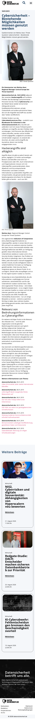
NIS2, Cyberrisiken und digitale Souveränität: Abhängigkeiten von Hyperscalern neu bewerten (17, 496)
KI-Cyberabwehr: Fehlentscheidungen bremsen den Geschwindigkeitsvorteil (17, 625)
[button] (31, 3)
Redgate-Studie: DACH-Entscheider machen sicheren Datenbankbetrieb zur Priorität (17, 563)
